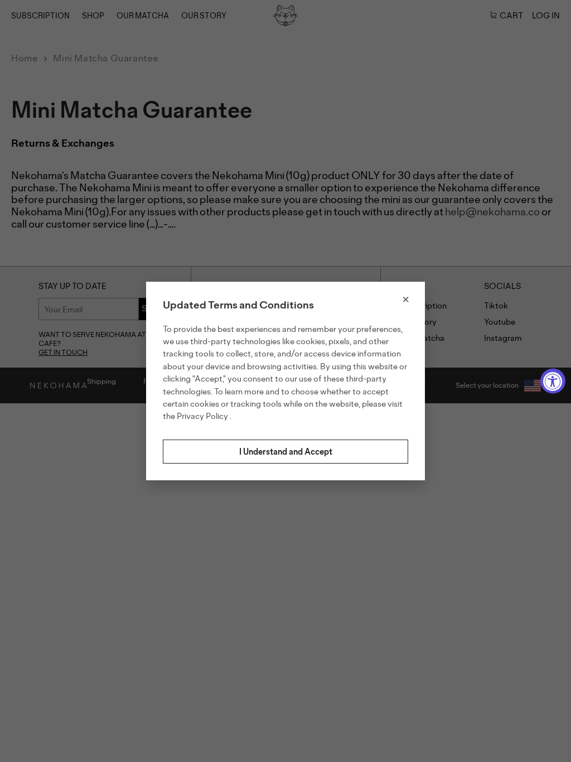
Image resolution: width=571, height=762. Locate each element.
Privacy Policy (203, 416)
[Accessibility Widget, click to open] (552, 381)
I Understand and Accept (285, 451)
